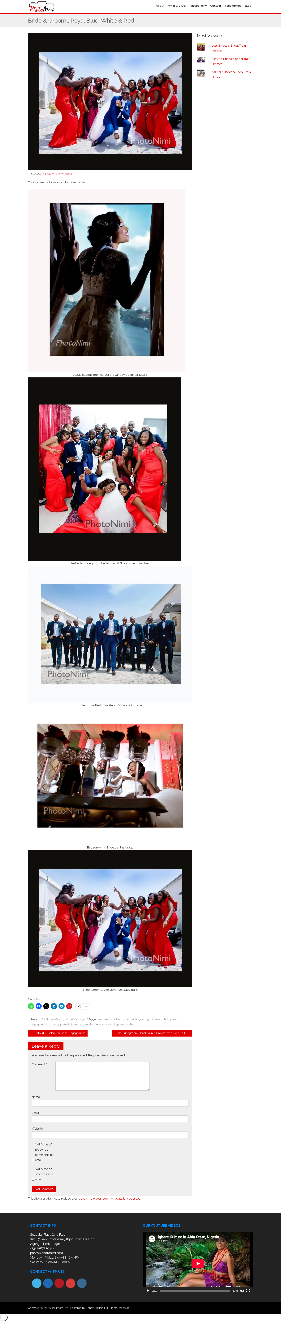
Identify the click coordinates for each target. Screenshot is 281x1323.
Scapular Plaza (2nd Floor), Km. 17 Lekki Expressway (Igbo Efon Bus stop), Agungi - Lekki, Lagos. (63, 1239)
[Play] (148, 1291)
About (160, 5)
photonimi (66, 1024)
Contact (215, 5)
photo (166, 1019)
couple (133, 1019)
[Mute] (242, 1291)
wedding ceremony (95, 1024)
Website (37, 1128)
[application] (198, 1263)
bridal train (115, 1019)
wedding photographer (121, 1024)
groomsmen (154, 1019)
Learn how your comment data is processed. (110, 1198)
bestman (103, 1019)
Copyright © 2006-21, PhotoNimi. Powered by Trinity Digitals (65, 1307)
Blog (248, 5)
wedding (78, 1024)
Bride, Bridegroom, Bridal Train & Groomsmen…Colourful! (150, 1033)
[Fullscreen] (248, 1291)
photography (52, 1024)
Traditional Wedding (53, 1019)
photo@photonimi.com (46, 1253)
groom (142, 1019)
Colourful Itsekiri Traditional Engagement (59, 1033)
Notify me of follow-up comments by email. (44, 1152)
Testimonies (233, 5)
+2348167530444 (42, 1248)
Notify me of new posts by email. (44, 1174)
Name (36, 1097)
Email (36, 1113)
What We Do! (177, 5)
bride (125, 1019)
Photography (198, 5)
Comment (39, 1064)
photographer (35, 1024)
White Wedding (75, 1019)
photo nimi (176, 1019)
